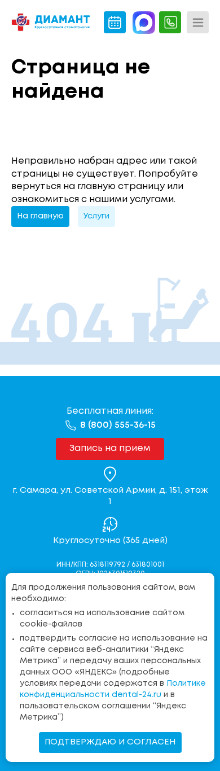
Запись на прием (110, 448)
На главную (40, 216)
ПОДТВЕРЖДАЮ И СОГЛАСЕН (110, 742)
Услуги (96, 216)
